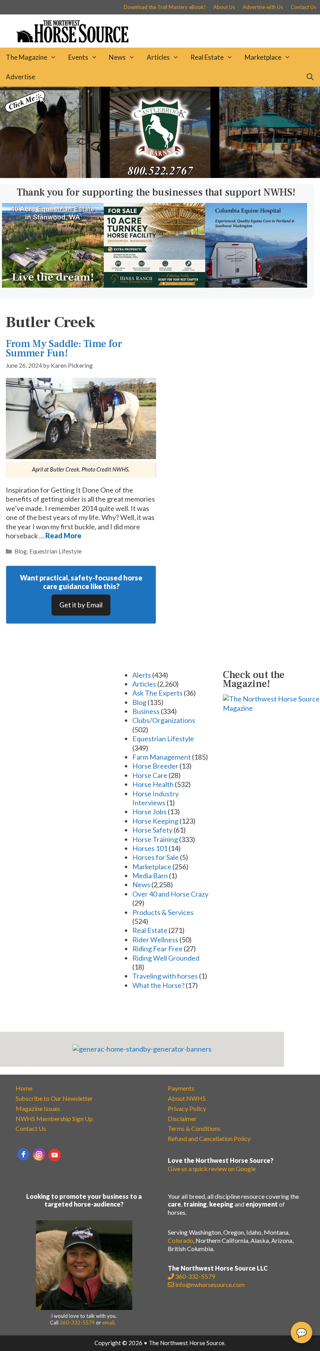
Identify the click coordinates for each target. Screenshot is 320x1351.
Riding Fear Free (157, 948)
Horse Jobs (149, 811)
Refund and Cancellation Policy (209, 1138)
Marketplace (263, 57)
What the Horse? (158, 985)
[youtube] (54, 1155)
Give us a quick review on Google (212, 1168)
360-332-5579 (77, 1322)
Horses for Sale (155, 857)
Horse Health (153, 784)
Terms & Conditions (194, 1128)
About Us (224, 7)
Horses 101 (149, 848)
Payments (181, 1088)
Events (78, 57)
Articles (158, 57)
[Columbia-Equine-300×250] (256, 285)
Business (146, 711)
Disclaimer (182, 1118)
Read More (63, 535)
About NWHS (187, 1098)
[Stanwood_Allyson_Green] (53, 285)
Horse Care (149, 775)
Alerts (141, 675)
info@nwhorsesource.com (210, 1284)
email (108, 1322)
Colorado (180, 1240)
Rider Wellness (155, 939)
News (117, 57)
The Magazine (26, 57)
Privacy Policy (187, 1108)
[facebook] (23, 1154)
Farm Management (161, 757)
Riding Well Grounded (165, 958)
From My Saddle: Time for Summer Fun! (64, 348)
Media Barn (150, 875)
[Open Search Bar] (310, 77)
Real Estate (207, 57)
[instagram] (39, 1154)
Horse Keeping (155, 821)
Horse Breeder (155, 766)
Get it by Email (81, 604)
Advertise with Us (263, 7)
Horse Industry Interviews (155, 798)
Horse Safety (152, 830)
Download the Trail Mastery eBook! (165, 7)
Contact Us (303, 7)
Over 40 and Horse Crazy (170, 894)
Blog (20, 551)
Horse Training (155, 839)
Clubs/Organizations (163, 720)
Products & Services (163, 912)
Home (24, 1088)
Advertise (20, 77)
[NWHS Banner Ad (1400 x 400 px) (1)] (160, 175)
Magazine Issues (38, 1108)
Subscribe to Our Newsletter (54, 1098)
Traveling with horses (165, 976)
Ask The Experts (157, 693)
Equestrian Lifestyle (55, 551)
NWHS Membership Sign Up (54, 1118)
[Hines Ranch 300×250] (155, 285)
